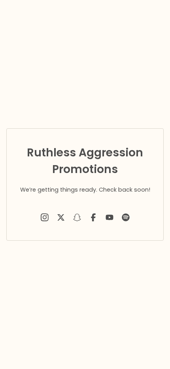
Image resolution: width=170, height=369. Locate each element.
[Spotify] (126, 217)
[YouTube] (109, 217)
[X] (61, 217)
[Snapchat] (77, 217)
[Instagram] (45, 217)
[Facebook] (93, 217)
